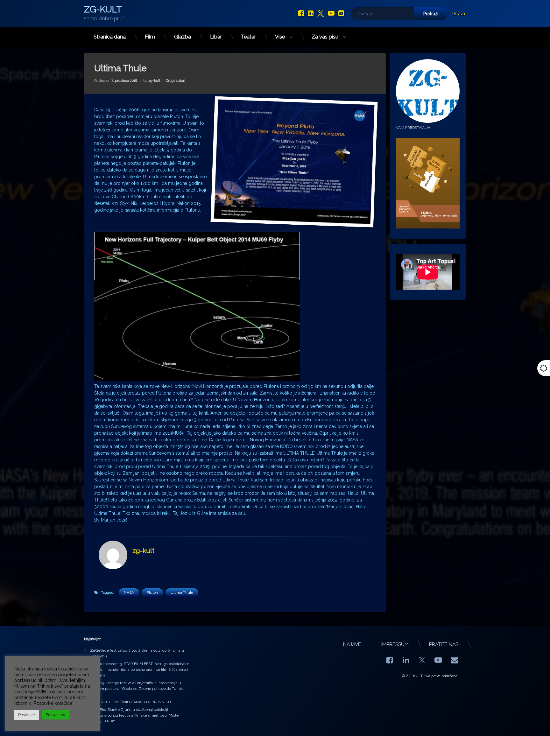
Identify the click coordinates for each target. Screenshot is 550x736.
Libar (216, 37)
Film (150, 37)
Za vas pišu (325, 37)
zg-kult (154, 81)
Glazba (182, 37)
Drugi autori (175, 81)
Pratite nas (443, 644)
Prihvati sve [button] (55, 715)
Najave (352, 644)
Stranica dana (110, 37)
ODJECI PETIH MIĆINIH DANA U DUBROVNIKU (130, 702)
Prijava (458, 13)
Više (280, 37)
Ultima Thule (182, 592)
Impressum (395, 644)
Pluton (152, 592)
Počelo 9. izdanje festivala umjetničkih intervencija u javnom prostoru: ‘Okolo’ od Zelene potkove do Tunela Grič (137, 689)
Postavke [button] (26, 714)
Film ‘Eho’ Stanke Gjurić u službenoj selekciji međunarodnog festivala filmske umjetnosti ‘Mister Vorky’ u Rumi (135, 715)
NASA (129, 592)
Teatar (248, 37)
